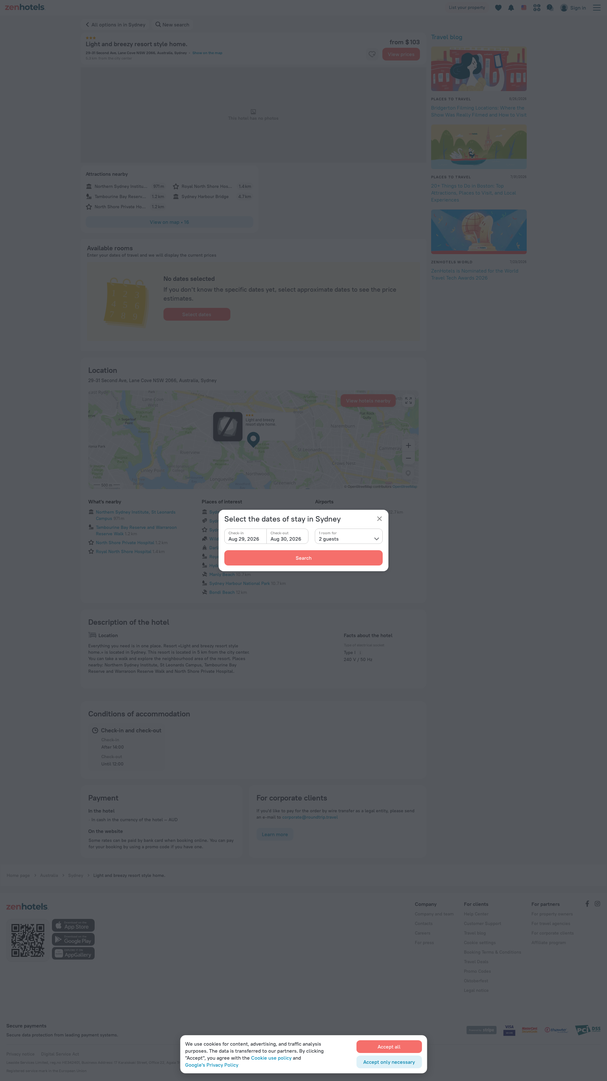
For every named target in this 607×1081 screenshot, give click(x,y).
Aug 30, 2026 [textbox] (286, 539)
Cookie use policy (271, 1058)
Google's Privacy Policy (211, 1065)
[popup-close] (379, 519)
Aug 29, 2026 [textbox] (243, 539)
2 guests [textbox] (329, 539)
